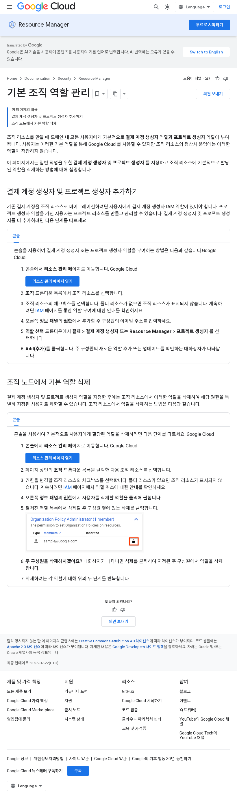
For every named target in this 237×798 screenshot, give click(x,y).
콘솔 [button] (16, 236)
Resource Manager (43, 24)
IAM (39, 310)
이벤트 (185, 700)
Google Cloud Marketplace (31, 710)
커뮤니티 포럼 (76, 691)
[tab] (16, 236)
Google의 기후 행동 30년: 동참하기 (161, 758)
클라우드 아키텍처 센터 (141, 719)
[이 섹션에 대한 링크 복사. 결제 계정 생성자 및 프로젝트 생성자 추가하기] (144, 192)
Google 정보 (17, 758)
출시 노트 (72, 710)
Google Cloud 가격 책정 (27, 700)
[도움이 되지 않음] (225, 78)
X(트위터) (187, 710)
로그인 (224, 7)
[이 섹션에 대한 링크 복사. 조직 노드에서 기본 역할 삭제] (96, 383)
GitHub (128, 691)
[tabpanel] (118, 303)
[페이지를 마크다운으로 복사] (115, 94)
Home (12, 78)
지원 (68, 700)
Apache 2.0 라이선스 (23, 647)
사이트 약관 (79, 758)
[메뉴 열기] (9, 7)
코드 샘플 (130, 710)
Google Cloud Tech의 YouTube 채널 (198, 735)
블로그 (185, 691)
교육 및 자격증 (134, 728)
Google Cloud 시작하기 (142, 700)
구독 (78, 770)
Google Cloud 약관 (110, 758)
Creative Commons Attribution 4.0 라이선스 (114, 641)
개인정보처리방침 (49, 758)
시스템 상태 (74, 719)
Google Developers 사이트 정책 (138, 647)
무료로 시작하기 (209, 24)
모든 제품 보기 (19, 691)
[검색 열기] (156, 6)
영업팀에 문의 (18, 719)
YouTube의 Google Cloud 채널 (204, 721)
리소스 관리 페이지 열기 (52, 281)
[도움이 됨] (217, 78)
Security (64, 78)
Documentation (37, 78)
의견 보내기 (213, 93)
